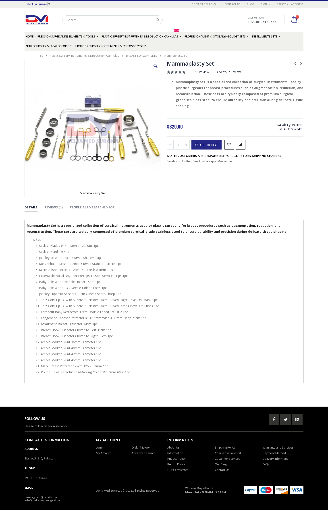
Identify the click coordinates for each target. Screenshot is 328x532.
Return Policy (176, 464)
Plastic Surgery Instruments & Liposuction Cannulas (84, 55)
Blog (250, 4)
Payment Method (274, 453)
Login (99, 447)
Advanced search (143, 453)
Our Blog (220, 464)
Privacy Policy (176, 459)
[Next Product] (301, 63)
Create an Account (290, 4)
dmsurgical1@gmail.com (41, 497)
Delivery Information (276, 459)
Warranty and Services (278, 447)
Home (42, 55)
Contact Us (232, 4)
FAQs (266, 464)
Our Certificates (178, 470)
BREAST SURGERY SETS (141, 55)
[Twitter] (285, 419)
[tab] (34, 208)
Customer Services (227, 459)
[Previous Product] (295, 63)
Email (196, 161)
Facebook (173, 161)
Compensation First (228, 453)
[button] (155, 69)
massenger (225, 161)
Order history (141, 447)
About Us (173, 447)
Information (175, 453)
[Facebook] (274, 419)
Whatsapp (209, 161)
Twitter (186, 161)
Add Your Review (228, 72)
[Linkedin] (297, 419)
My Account (103, 453)
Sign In (265, 4)
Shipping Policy (225, 447)
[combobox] (112, 19)
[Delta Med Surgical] (37, 19)
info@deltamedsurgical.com (43, 500)
